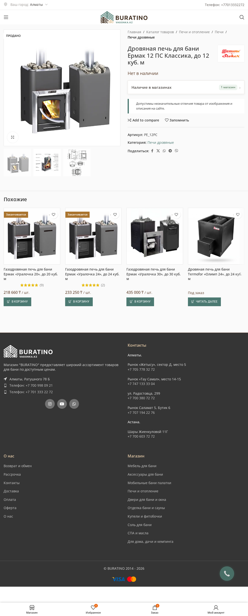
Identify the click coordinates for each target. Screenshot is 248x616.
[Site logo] (124, 17)
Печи (219, 32)
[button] (8, 88)
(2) (103, 513)
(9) (42, 513)
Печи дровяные (141, 37)
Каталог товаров (160, 32)
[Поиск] (242, 17)
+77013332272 (232, 4)
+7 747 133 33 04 (141, 590)
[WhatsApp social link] (164, 151)
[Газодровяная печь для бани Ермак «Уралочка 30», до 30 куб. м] (154, 464)
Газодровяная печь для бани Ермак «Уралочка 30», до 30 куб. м (153, 502)
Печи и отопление (194, 32)
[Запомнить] (53, 443)
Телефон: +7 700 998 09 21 (31, 592)
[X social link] (158, 151)
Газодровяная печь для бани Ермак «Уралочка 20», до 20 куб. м (31, 502)
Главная (134, 32)
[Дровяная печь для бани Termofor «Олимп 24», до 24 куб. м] (216, 464)
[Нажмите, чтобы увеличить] (12, 137)
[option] (57, 141)
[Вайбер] (176, 151)
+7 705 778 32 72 (141, 576)
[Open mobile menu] (6, 17)
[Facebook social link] (152, 151)
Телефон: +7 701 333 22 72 (31, 598)
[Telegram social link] (170, 151)
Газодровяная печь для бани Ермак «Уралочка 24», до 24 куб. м (92, 502)
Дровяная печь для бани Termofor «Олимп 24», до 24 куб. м (215, 502)
